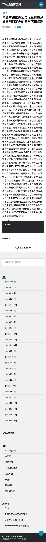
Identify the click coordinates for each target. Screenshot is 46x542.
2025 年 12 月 (11, 305)
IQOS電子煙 (10, 450)
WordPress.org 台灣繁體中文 (17, 525)
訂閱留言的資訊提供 (14, 520)
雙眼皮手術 (10, 491)
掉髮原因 (9, 473)
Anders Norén (16, 539)
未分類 (4, 13)
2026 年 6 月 (10, 293)
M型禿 (8, 456)
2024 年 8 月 (10, 357)
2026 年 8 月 (10, 282)
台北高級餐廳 (11, 468)
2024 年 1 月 (10, 397)
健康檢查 (9, 462)
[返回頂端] (41, 533)
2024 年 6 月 (10, 368)
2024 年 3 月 (10, 386)
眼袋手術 (9, 485)
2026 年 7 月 (10, 287)
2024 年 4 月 (10, 380)
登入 (7, 508)
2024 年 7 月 (10, 363)
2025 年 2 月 (10, 322)
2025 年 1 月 (10, 328)
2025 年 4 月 (10, 310)
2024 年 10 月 (11, 345)
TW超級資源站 (11, 4)
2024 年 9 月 (10, 351)
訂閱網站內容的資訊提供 (16, 514)
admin (8, 224)
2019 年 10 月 (11, 420)
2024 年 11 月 (11, 339)
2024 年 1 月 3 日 (16, 27)
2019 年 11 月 (11, 415)
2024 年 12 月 (11, 334)
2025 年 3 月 (10, 316)
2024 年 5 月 (10, 374)
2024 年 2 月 (10, 391)
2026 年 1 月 (10, 299)
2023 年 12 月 (11, 403)
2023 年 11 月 (11, 409)
